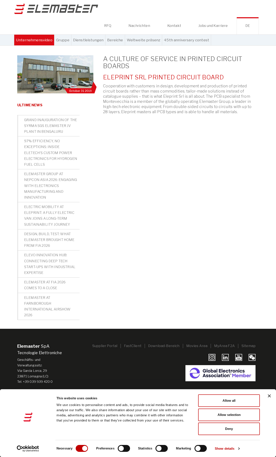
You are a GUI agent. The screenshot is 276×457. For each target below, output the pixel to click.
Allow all (229, 400)
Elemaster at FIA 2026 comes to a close (45, 285)
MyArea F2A (224, 346)
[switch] (124, 448)
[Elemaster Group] (56, 8)
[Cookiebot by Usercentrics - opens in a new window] (28, 448)
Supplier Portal (104, 346)
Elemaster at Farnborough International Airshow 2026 (47, 306)
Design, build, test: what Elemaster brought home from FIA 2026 (49, 240)
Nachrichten (139, 26)
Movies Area (197, 346)
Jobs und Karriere (213, 26)
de (247, 26)
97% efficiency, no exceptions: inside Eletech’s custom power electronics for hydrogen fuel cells (50, 153)
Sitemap (249, 346)
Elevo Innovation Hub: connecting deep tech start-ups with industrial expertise (49, 264)
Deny (229, 429)
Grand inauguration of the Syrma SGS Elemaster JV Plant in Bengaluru (50, 126)
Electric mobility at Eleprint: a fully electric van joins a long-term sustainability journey (49, 216)
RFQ (107, 26)
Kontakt (174, 26)
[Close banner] (269, 395)
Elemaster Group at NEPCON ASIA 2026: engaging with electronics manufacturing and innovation (50, 185)
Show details (224, 448)
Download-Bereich (164, 346)
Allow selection (229, 415)
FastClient (132, 346)
